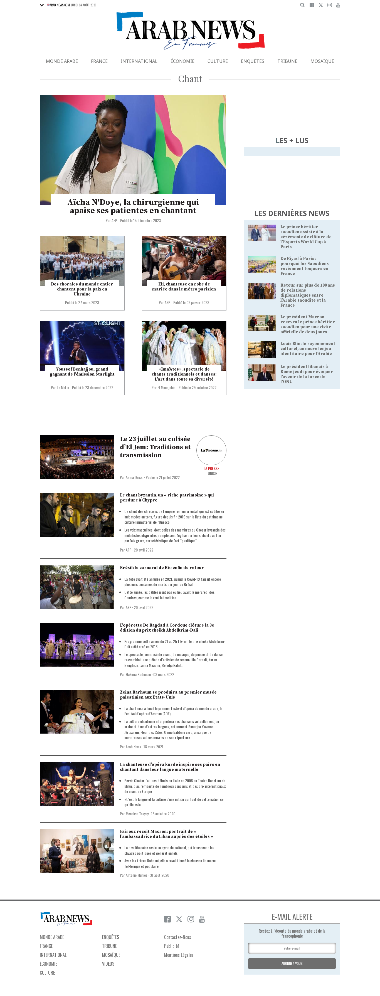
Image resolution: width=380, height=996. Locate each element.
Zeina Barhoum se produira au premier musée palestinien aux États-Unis (168, 695)
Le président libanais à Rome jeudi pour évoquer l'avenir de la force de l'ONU (306, 374)
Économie (182, 61)
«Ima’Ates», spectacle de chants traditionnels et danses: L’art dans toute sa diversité (184, 374)
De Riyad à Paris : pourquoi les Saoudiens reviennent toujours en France (304, 266)
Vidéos (108, 963)
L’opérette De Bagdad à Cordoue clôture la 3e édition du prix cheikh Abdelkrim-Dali (167, 628)
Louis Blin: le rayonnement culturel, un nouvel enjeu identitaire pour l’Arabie (307, 348)
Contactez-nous (177, 937)
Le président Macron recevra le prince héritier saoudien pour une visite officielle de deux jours (307, 324)
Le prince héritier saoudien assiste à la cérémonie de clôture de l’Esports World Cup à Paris (306, 237)
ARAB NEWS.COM (60, 5)
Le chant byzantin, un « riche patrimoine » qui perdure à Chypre (167, 498)
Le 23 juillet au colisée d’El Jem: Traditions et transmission (155, 447)
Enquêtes (252, 61)
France (99, 61)
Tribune (287, 61)
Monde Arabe (62, 61)
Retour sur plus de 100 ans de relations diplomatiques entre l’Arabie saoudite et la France (307, 295)
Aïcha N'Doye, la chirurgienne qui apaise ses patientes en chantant (133, 206)
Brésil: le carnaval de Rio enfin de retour (162, 567)
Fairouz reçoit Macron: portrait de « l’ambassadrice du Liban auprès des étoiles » (166, 834)
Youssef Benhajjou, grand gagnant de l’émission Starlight (82, 372)
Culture (218, 61)
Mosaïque (322, 61)
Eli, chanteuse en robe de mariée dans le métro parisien (184, 287)
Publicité (171, 946)
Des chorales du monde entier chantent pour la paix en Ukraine (82, 289)
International (139, 61)
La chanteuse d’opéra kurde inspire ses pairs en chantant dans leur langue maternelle (170, 767)
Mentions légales (179, 955)
